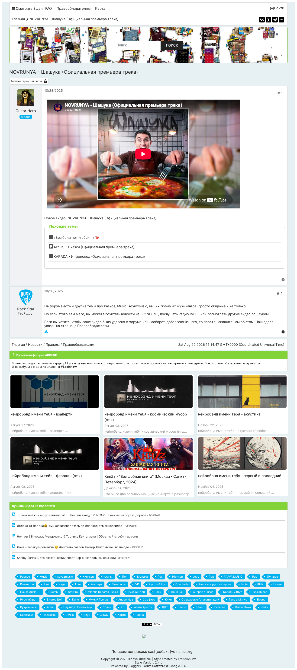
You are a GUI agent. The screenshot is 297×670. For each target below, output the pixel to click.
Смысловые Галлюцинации (200, 599)
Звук (87, 615)
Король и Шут (232, 592)
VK (137, 584)
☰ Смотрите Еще (26, 8)
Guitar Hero (26, 110)
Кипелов (220, 607)
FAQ (48, 8)
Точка (70, 615)
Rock (158, 592)
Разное (109, 306)
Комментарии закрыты (26, 81)
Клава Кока (243, 607)
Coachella (182, 584)
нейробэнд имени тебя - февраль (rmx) (46, 475)
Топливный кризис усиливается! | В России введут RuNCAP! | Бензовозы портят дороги (81, 515)
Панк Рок (177, 592)
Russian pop (259, 592)
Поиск (172, 45)
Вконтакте (119, 584)
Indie (244, 584)
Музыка (142, 576)
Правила (53, 344)
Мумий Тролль (99, 599)
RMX (260, 584)
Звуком (262, 314)
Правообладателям (73, 8)
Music (121, 306)
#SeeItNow (69, 366)
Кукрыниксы (28, 607)
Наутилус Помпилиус (78, 607)
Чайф (264, 607)
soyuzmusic (137, 306)
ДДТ (165, 607)
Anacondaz (125, 599)
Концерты (27, 584)
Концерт (96, 584)
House (277, 584)
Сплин (107, 607)
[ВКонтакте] (262, 19)
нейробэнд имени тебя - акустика (229, 414)
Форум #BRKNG (139, 659)
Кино (75, 599)
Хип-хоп (88, 576)
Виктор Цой (54, 599)
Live (78, 584)
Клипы (107, 576)
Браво (261, 599)
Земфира (149, 599)
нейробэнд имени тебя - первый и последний (239, 475)
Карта (100, 8)
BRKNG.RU (148, 314)
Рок (160, 576)
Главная (18, 19)
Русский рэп (28, 599)
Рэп (46, 584)
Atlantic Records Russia (102, 592)
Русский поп (136, 592)
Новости (35, 344)
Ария (50, 607)
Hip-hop (177, 576)
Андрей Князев (203, 592)
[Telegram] (275, 19)
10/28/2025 (53, 90)
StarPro (73, 592)
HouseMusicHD (30, 592)
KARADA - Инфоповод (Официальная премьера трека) (99, 256)
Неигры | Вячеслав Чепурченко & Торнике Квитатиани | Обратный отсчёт (70, 536)
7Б (122, 607)
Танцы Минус (238, 599)
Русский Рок (157, 584)
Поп (124, 576)
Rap (254, 576)
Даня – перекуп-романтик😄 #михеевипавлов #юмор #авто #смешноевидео (73, 547)
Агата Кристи (143, 607)
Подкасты (49, 615)
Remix (54, 592)
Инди (61, 584)
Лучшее (272, 576)
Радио (140, 615)
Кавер (200, 607)
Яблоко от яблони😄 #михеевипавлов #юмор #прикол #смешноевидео (69, 526)
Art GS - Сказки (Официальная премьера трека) (94, 247)
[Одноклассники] (268, 19)
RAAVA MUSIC (233, 576)
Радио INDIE (189, 314)
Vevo (196, 576)
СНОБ (104, 615)
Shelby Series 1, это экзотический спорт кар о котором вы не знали (66, 558)
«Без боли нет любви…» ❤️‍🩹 (77, 237)
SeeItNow (26, 615)
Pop (211, 576)
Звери (182, 607)
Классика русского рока (215, 584)
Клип (168, 599)
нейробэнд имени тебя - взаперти (41, 414)
